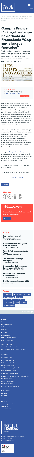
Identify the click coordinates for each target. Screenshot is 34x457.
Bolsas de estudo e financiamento (10, 386)
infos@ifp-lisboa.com (8, 440)
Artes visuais (19, 294)
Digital (20, 297)
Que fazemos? (5, 322)
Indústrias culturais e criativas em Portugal (13, 349)
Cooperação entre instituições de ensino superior (15, 376)
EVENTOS (4, 332)
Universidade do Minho (14, 94)
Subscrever (7, 219)
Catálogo (4, 401)
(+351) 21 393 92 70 (8, 438)
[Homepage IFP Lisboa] (11, 428)
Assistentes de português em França (11, 368)
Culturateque (6, 409)
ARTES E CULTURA (6, 344)
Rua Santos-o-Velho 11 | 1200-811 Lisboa (13, 436)
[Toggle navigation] (31, 9)
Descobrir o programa (17, 177)
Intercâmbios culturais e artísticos (10, 347)
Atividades (4, 406)
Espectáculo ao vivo (11, 299)
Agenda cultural (5, 335)
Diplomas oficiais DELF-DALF (9, 370)
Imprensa (4, 395)
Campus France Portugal (17, 152)
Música (24, 302)
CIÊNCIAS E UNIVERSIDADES (9, 374)
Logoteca (4, 393)
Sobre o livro (4, 354)
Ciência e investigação (7, 381)
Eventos (9, 16)
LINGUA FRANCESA (7, 358)
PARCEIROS (4, 399)
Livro (17, 302)
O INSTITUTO (5, 319)
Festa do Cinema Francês (8, 337)
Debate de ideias (10, 297)
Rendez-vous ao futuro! (8, 365)
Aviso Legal (4, 329)
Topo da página (26, 311)
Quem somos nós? (6, 324)
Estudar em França (6, 378)
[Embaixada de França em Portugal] (7, 448)
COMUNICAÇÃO (5, 390)
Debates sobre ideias (7, 383)
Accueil (3, 16)
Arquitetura (9, 294)
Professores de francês (7, 363)
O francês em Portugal (7, 360)
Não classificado (10, 305)
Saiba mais (24, 96)
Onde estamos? (5, 327)
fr (28, 5)
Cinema (28, 294)
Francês (6, 184)
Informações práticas (8, 404)
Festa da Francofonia (7, 340)
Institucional (9, 302)
